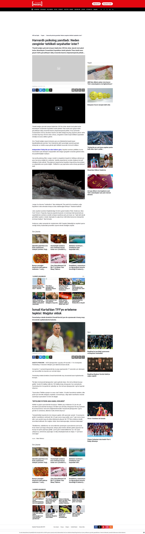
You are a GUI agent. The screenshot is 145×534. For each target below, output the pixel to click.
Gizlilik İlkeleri (74, 527)
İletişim (67, 527)
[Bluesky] (40, 90)
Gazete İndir (107, 4)
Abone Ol (96, 4)
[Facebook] (33, 90)
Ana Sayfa (36, 35)
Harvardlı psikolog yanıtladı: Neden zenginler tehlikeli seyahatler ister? (64, 35)
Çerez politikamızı (86, 532)
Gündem (36, 9)
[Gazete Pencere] (37, 3)
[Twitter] (37, 90)
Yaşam (95, 9)
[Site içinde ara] (112, 9)
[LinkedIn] (43, 90)
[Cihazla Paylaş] (50, 90)
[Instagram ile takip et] (107, 526)
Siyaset (60, 9)
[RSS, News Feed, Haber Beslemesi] (111, 526)
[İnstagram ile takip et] (101, 9)
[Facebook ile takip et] (104, 9)
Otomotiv (89, 9)
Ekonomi (43, 9)
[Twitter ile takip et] (107, 9)
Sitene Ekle (82, 527)
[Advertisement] (100, 48)
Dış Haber (50, 9)
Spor (55, 9)
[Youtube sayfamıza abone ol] (109, 9)
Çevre (83, 9)
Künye (62, 527)
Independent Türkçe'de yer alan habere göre (47, 149)
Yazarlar (77, 9)
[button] (76, 90)
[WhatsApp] (47, 90)
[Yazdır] (73, 90)
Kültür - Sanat (68, 9)
